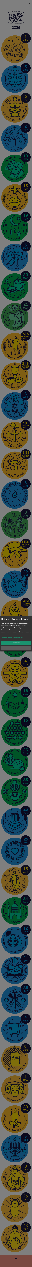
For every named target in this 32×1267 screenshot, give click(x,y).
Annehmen (16, 643)
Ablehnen (16, 648)
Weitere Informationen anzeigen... (13, 638)
